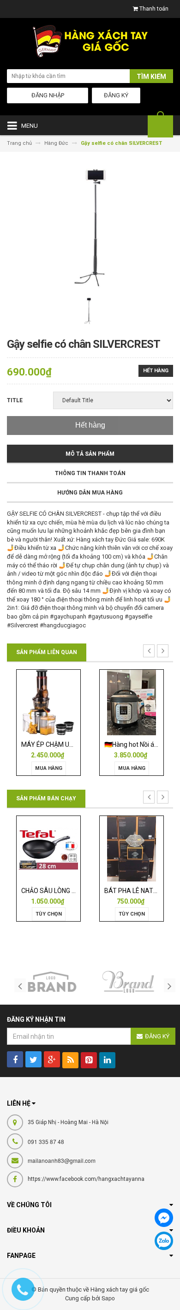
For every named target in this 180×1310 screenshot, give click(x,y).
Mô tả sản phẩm (90, 454)
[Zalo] (164, 1241)
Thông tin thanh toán (90, 473)
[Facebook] (164, 1218)
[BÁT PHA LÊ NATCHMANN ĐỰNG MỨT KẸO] (131, 848)
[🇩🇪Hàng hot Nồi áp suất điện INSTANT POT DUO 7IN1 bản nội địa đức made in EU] (131, 702)
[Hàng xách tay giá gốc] (90, 44)
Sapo (108, 1298)
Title (15, 400)
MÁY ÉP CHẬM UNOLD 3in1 (60, 744)
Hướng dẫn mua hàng (90, 492)
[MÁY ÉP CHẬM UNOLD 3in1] (48, 702)
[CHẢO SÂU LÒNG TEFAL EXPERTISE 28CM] (48, 848)
